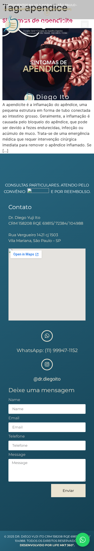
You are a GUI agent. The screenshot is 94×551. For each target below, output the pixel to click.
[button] (85, 24)
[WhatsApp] (83, 540)
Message (17, 455)
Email (13, 418)
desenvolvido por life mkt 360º (47, 545)
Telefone (16, 436)
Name (14, 400)
